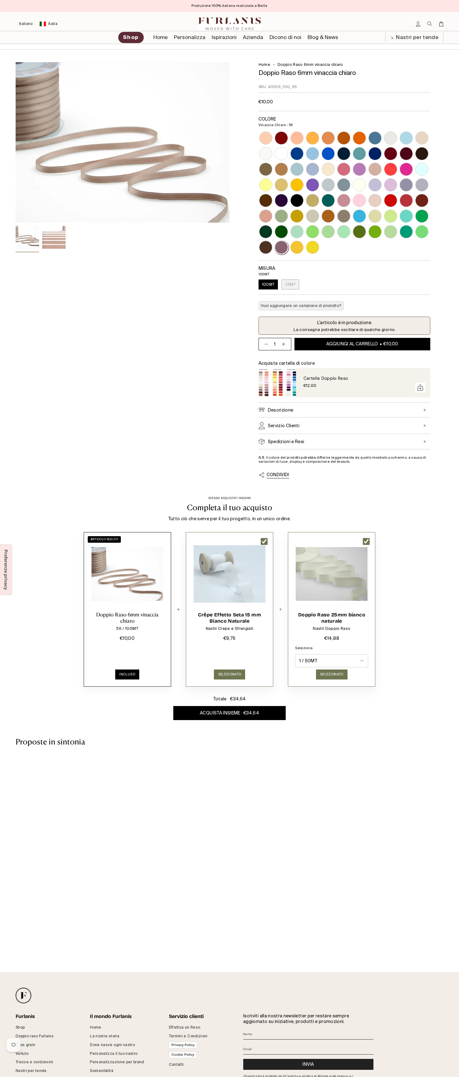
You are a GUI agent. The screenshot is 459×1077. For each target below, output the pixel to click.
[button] (190, 37)
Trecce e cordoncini (34, 1062)
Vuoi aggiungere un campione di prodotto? (301, 305)
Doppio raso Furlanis (35, 1036)
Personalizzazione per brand (117, 1062)
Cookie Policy (182, 1054)
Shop (20, 1027)
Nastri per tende (416, 37)
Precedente (15, 142)
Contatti (176, 1064)
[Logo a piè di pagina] (23, 995)
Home (264, 64)
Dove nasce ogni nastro (112, 1044)
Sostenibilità (101, 1070)
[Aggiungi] (420, 388)
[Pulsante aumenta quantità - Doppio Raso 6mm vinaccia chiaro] (284, 344)
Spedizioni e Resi (286, 441)
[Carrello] (441, 24)
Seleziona (304, 648)
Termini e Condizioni (188, 1036)
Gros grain (26, 1044)
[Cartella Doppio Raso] (277, 383)
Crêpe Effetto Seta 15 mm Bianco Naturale (229, 618)
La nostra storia (104, 1036)
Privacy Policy (183, 1045)
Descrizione (281, 410)
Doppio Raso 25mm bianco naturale (331, 618)
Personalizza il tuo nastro (113, 1053)
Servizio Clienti (284, 425)
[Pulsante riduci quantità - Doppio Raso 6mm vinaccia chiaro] (265, 344)
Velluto (22, 1053)
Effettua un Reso (184, 1027)
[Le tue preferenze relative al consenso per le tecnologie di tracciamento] (6, 570)
